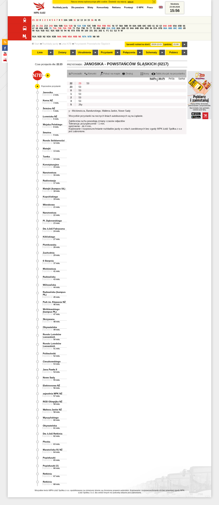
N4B (65, 36)
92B (57, 31)
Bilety (90, 7)
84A (132, 28)
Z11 (41, 26)
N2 (44, 36)
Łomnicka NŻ (50, 116)
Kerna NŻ (48, 100)
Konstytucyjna (51, 164)
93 (62, 31)
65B (180, 26)
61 (153, 26)
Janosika (48, 92)
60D (149, 26)
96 (69, 31)
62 (157, 26)
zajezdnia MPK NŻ (52, 393)
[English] (161, 8)
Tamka (46, 156)
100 (86, 31)
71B (59, 28)
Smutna (47, 132)
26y (80, 104)
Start (36, 43)
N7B (90, 36)
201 (95, 31)
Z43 (51, 26)
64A (165, 26)
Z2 (37, 20)
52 (75, 26)
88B (170, 28)
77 (91, 28)
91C (47, 31)
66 (184, 26)
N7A (84, 36)
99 (82, 31)
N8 (94, 36)
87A (155, 28)
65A (175, 26)
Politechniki (49, 353)
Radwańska (49, 277)
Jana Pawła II (50, 369)
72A (64, 28)
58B (126, 26)
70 (50, 28)
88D (180, 28)
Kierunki (92, 73)
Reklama (116, 7)
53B (84, 26)
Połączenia (129, 52)
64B (170, 26)
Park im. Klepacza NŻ (54, 302)
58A (121, 26)
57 (117, 26)
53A (79, 26)
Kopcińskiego (50, 196)
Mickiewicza (49, 268)
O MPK (140, 7)
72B (69, 28)
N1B (40, 36)
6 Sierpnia (48, 260)
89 (184, 28)
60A (134, 26)
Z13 (46, 26)
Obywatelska (50, 327)
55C (109, 26)
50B (61, 26)
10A (65, 20)
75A (78, 28)
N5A (70, 36)
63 (161, 26)
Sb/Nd (181, 78)
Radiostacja (49, 180)
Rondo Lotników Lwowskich (52, 335)
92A (52, 31)
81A (108, 28)
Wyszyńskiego (51, 417)
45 (99, 20)
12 (78, 20)
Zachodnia (49, 252)
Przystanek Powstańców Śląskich (92, 43)
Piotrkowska (49, 244)
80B (103, 28)
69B (46, 28)
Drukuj (129, 73)
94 (65, 31)
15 (89, 20)
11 (75, 20)
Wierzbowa (49, 204)
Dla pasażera (77, 7)
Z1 (33, 20)
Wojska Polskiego (52, 124)
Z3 (33, 26)
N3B (54, 36)
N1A (34, 36)
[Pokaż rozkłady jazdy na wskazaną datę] (184, 44)
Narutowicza (49, 172)
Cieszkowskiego (52, 361)
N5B (75, 36)
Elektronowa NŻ (51, 385)
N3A (49, 36)
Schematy (151, 52)
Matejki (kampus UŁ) (54, 188)
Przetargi (128, 7)
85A (142, 28)
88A (165, 28)
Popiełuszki (49, 457)
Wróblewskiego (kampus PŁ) (51, 310)
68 (37, 28)
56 (113, 26)
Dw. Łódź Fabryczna (54, 228)
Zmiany (62, 52)
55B (104, 26)
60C (144, 26)
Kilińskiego (49, 236)
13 (81, 20)
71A (54, 28)
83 (127, 28)
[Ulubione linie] (46, 75)
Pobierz (173, 52)
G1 (111, 31)
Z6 (37, 26)
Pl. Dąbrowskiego (52, 220)
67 (33, 28)
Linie (40, 52)
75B (83, 28)
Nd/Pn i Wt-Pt (157, 78)
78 (94, 28)
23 (80, 83)
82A (118, 28)
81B (113, 28)
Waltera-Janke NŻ (52, 409)
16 (92, 20)
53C (89, 26)
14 (85, 20)
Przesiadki (76, 73)
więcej (130, 1)
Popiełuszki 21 (51, 465)
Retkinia (47, 473)
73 (74, 28)
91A (37, 31)
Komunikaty (103, 7)
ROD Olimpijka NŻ (52, 401)
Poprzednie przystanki (51, 86)
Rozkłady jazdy (50, 43)
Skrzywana (49, 319)
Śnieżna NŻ (49, 108)
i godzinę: (167, 44)
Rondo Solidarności (54, 140)
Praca (150, 7)
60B (139, 26)
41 (96, 20)
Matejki (47, 148)
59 (130, 26)
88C (175, 28)
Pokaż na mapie (111, 73)
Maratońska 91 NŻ (53, 449)
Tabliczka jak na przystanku (170, 73)
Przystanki (107, 52)
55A (99, 26)
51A (65, 26)
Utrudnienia (84, 52)
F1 (107, 31)
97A (73, 31)
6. (104, 31)
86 (151, 28)
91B (42, 31)
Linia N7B (66, 43)
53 (88, 83)
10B (70, 20)
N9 (98, 36)
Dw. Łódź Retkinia (52, 433)
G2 (115, 31)
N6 (79, 36)
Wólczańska (49, 285)
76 (87, 28)
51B (70, 26)
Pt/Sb (171, 78)
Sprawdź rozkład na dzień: (138, 44)
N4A (59, 36)
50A (56, 26)
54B (94, 26)
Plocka (46, 441)
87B (160, 28)
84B (137, 28)
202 (100, 31)
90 (33, 31)
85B (147, 28)
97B (78, 31)
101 (91, 31)
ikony (146, 73)
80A (98, 28)
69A (41, 28)
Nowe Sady (49, 377)
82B (123, 28)
